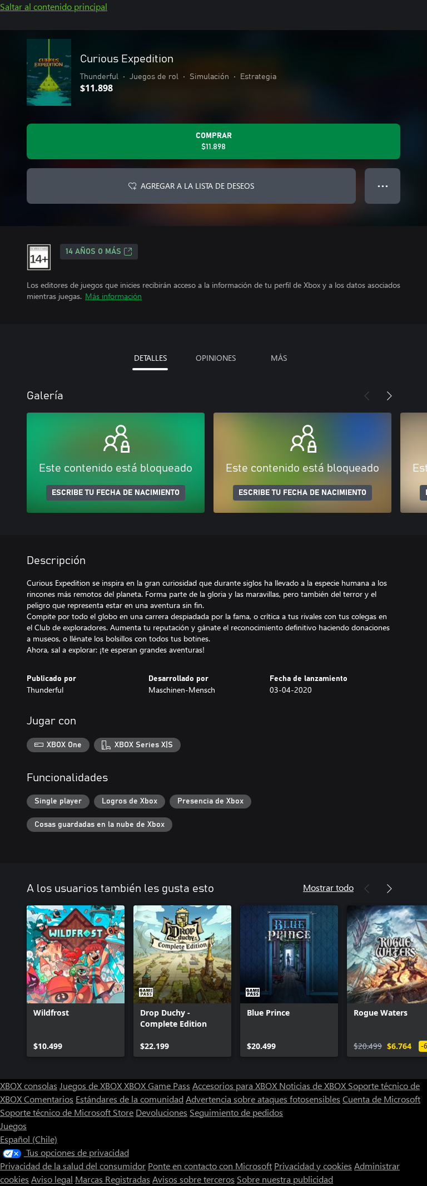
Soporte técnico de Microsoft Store (66, 1112)
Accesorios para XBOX (235, 1085)
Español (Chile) (28, 1139)
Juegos (13, 1125)
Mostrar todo (328, 887)
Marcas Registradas (112, 1179)
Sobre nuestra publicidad (285, 1179)
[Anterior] (367, 396)
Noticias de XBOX (313, 1085)
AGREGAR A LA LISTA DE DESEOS (197, 185)
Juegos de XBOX (91, 1085)
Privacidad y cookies (313, 1166)
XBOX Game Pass (157, 1085)
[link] (76, 981)
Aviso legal (52, 1179)
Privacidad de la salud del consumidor (73, 1166)
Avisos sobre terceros (193, 1179)
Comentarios (48, 1099)
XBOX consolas (28, 1085)
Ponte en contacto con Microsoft (210, 1166)
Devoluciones (161, 1112)
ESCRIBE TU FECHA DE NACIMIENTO (116, 493)
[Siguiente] (389, 396)
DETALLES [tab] (150, 357)
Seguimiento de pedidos (236, 1112)
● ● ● (383, 186)
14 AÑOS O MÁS (93, 252)
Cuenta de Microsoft (381, 1099)
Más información (113, 296)
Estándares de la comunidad (129, 1099)
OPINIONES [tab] (216, 357)
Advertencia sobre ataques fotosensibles (263, 1099)
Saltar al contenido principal (53, 6)
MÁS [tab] (279, 357)
